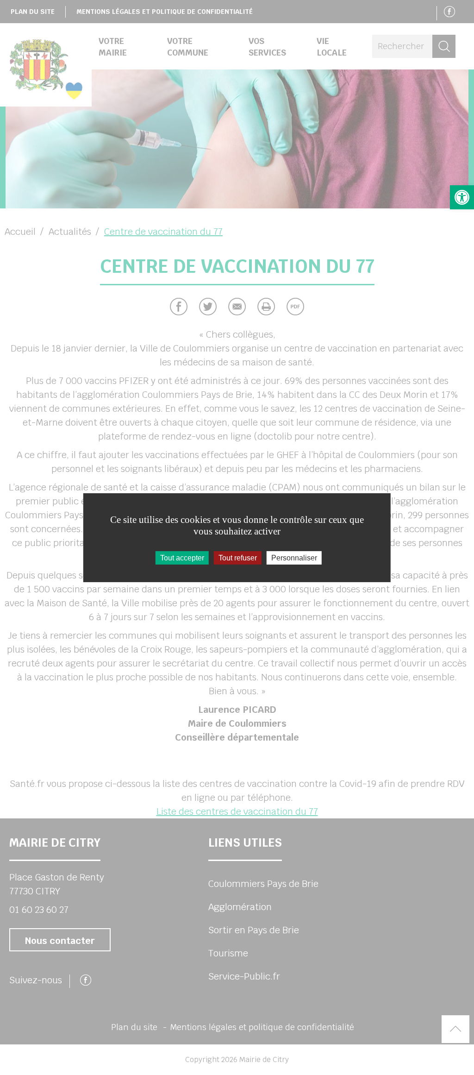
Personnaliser (294, 557)
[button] (462, 197)
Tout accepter (182, 557)
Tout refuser (237, 557)
